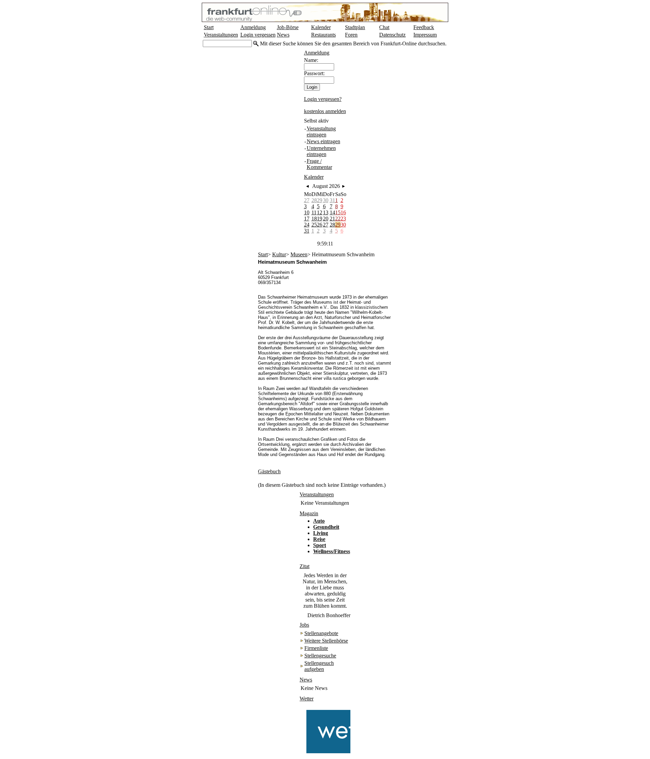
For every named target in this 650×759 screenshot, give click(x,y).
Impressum (425, 35)
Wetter (306, 698)
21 (332, 218)
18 (314, 218)
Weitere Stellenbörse (326, 641)
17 (306, 218)
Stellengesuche (320, 655)
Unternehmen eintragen (321, 151)
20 (325, 218)
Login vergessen (258, 35)
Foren (351, 35)
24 (306, 224)
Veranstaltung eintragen (321, 131)
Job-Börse (288, 27)
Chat (384, 27)
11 (314, 212)
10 (306, 212)
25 (314, 224)
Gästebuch (269, 471)
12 (319, 212)
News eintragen (323, 141)
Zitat (304, 566)
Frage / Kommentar (319, 164)
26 (319, 224)
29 (319, 200)
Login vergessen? (323, 99)
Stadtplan (355, 27)
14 (332, 212)
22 (338, 218)
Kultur (279, 254)
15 (338, 212)
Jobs (304, 625)
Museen (298, 254)
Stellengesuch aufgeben (319, 666)
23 (343, 218)
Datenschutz (392, 35)
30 (325, 200)
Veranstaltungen (221, 35)
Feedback (423, 27)
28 (314, 200)
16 (343, 212)
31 (332, 200)
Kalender (321, 27)
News (283, 35)
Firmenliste (316, 648)
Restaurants (323, 35)
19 (319, 218)
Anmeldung (253, 27)
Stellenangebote (321, 633)
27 (306, 200)
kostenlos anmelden (325, 111)
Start (209, 27)
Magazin (309, 513)
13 (325, 212)
